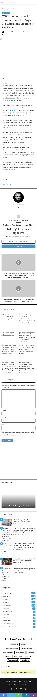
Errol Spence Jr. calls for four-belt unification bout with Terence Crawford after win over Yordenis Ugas (27, 335)
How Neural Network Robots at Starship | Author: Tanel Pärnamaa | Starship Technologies (24, 545)
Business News (7, 593)
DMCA (19, 681)
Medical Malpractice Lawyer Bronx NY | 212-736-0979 (22, 521)
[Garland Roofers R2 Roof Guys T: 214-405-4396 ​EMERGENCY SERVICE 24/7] (7, 561)
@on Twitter (6, 666)
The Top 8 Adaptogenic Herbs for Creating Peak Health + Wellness (24, 569)
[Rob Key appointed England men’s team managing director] (10, 322)
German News (7, 620)
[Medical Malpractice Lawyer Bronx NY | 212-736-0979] (7, 522)
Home (5, 9)
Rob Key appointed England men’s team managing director (8, 334)
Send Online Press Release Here (18, 684)
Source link (7, 184)
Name (4, 410)
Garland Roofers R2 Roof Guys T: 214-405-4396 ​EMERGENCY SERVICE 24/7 (24, 561)
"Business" (6, 614)
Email (4, 418)
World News (6, 596)
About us (13, 681)
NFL (13, 110)
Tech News (6, 602)
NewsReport (7, 32)
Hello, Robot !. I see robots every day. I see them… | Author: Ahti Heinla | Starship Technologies (24, 530)
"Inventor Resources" (9, 627)
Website (4, 425)
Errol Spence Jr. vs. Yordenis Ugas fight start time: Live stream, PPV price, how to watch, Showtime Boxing (10, 366)
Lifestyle (5, 599)
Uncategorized (7, 611)
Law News (6, 608)
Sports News (12, 9)
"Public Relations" (8, 623)
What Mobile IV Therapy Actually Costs (17, 506)
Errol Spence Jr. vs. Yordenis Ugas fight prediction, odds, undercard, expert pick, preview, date (27, 366)
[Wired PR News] (12, 2)
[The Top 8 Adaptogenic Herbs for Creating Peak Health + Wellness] (7, 574)
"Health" (5, 617)
